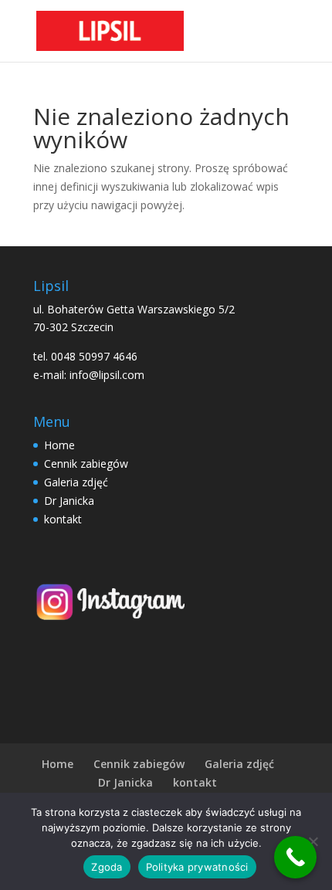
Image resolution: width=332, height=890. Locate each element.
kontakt (63, 519)
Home (59, 445)
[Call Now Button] (295, 857)
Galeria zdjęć (76, 482)
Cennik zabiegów (86, 463)
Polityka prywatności (197, 867)
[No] (312, 841)
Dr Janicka (69, 500)
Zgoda (106, 867)
